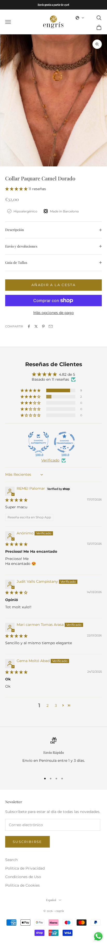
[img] (16, 500)
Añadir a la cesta (53, 285)
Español (51, 900)
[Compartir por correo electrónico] (51, 326)
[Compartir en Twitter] (36, 326)
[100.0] (38, 442)
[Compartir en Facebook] (29, 326)
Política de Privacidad (25, 868)
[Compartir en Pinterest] (43, 326)
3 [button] (56, 705)
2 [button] (47, 705)
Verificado (50, 460)
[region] (53, 753)
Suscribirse (27, 842)
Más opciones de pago (53, 312)
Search (11, 859)
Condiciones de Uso (23, 876)
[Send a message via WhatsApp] (98, 936)
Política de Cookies (22, 885)
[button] (79, 18)
